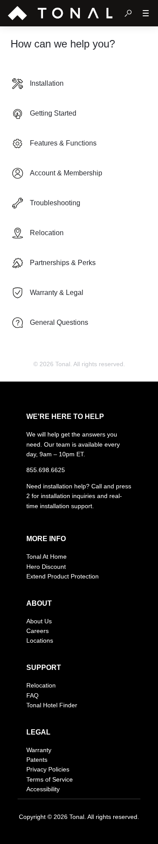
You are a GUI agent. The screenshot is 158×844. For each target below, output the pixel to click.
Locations (39, 640)
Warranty (38, 749)
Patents (36, 759)
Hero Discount (46, 566)
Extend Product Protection (62, 576)
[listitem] (79, 83)
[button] (128, 13)
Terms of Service (49, 779)
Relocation (41, 685)
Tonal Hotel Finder (51, 705)
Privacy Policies (47, 769)
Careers (37, 630)
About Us (39, 621)
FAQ (32, 695)
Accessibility (43, 789)
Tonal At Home (46, 556)
